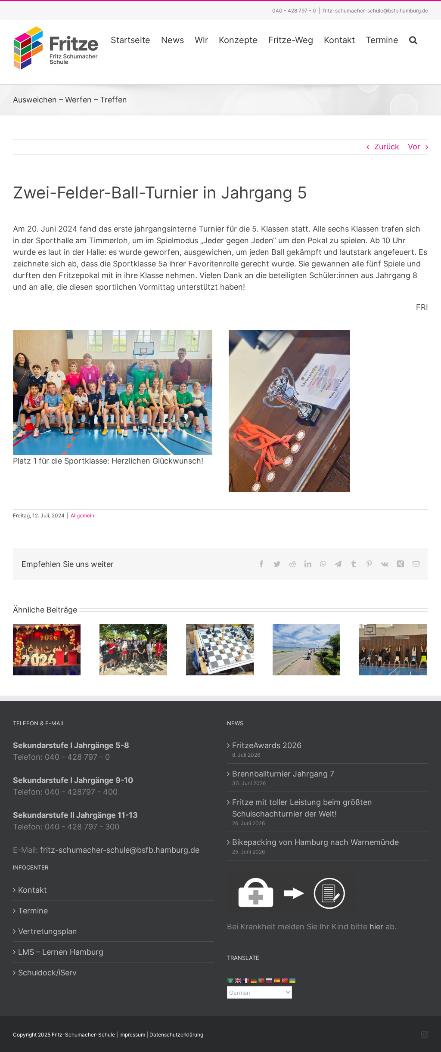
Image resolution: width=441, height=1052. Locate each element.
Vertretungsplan (47, 931)
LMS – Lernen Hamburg (60, 951)
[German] (254, 980)
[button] (413, 39)
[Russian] (269, 980)
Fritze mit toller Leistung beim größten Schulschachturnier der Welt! (302, 808)
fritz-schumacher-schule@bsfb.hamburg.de (375, 10)
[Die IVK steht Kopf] (393, 648)
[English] (238, 980)
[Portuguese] (262, 980)
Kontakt (32, 889)
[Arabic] (231, 980)
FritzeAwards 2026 (266, 745)
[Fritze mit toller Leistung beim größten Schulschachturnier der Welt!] (220, 648)
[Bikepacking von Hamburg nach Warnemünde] (306, 648)
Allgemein (82, 515)
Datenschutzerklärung (176, 1034)
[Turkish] (285, 980)
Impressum (132, 1034)
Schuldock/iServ (47, 972)
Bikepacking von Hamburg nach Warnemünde (315, 842)
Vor (414, 146)
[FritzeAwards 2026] (47, 648)
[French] (246, 980)
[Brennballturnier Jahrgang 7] (133, 648)
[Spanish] (277, 980)
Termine (33, 910)
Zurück (386, 146)
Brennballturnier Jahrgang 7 (283, 773)
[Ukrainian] (293, 980)
